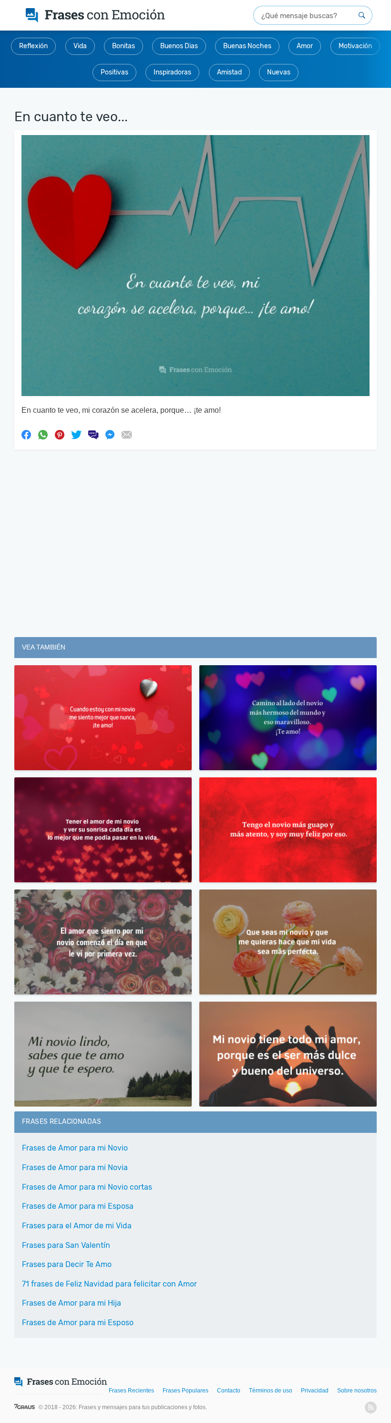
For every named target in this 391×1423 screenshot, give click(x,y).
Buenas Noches (247, 46)
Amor (305, 46)
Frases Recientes (131, 1390)
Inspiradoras (172, 72)
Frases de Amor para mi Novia (75, 1167)
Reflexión (33, 46)
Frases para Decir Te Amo (67, 1264)
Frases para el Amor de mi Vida (77, 1225)
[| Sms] (93, 434)
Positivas (114, 72)
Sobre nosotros (357, 1390)
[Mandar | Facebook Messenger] (110, 434)
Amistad (229, 72)
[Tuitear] (76, 434)
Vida (80, 46)
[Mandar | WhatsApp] (43, 434)
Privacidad (315, 1390)
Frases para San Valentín (66, 1245)
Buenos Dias (179, 46)
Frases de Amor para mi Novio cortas (87, 1187)
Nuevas (278, 72)
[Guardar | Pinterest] (59, 434)
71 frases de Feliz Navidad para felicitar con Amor (109, 1283)
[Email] (126, 434)
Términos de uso (270, 1390)
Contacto (228, 1390)
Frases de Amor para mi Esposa (78, 1206)
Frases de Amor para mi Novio (75, 1147)
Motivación (355, 46)
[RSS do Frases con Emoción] (371, 1407)
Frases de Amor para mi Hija (71, 1303)
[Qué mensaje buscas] (361, 15)
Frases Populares (185, 1390)
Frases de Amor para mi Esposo (78, 1322)
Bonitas (123, 46)
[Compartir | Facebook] (26, 434)
